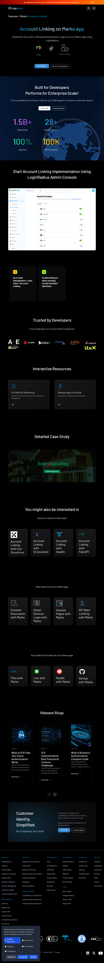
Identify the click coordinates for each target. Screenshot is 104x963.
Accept (33, 957)
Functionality (28, 946)
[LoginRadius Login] (89, 8)
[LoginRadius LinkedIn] (87, 953)
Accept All (23, 957)
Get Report (75, 2)
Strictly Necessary (11, 940)
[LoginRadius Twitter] (93, 953)
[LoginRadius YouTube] (100, 953)
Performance (28, 940)
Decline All (11, 957)
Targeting (10, 946)
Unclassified (11, 951)
